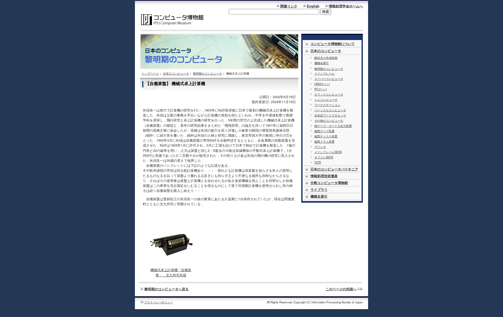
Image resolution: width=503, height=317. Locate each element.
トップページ (150, 73)
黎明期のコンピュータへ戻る (166, 289)
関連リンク (288, 6)
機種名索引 (321, 63)
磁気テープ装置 (324, 131)
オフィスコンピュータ (328, 94)
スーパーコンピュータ (328, 78)
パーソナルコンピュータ (330, 110)
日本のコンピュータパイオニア (334, 169)
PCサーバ (320, 89)
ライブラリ (318, 189)
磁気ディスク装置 (325, 136)
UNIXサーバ (322, 84)
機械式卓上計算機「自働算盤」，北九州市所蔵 (170, 272)
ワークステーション (327, 105)
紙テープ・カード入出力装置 (333, 126)
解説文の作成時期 (325, 57)
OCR (317, 162)
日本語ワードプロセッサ (330, 115)
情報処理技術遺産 (324, 176)
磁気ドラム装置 (324, 141)
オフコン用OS (323, 157)
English (313, 6)
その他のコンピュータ (328, 120)
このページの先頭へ (341, 289)
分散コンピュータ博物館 (329, 182)
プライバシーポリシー (158, 302)
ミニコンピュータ (325, 99)
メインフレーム (324, 73)
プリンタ (320, 146)
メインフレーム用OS (328, 152)
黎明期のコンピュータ (207, 73)
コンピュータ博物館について (332, 43)
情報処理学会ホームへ (346, 6)
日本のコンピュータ (176, 73)
